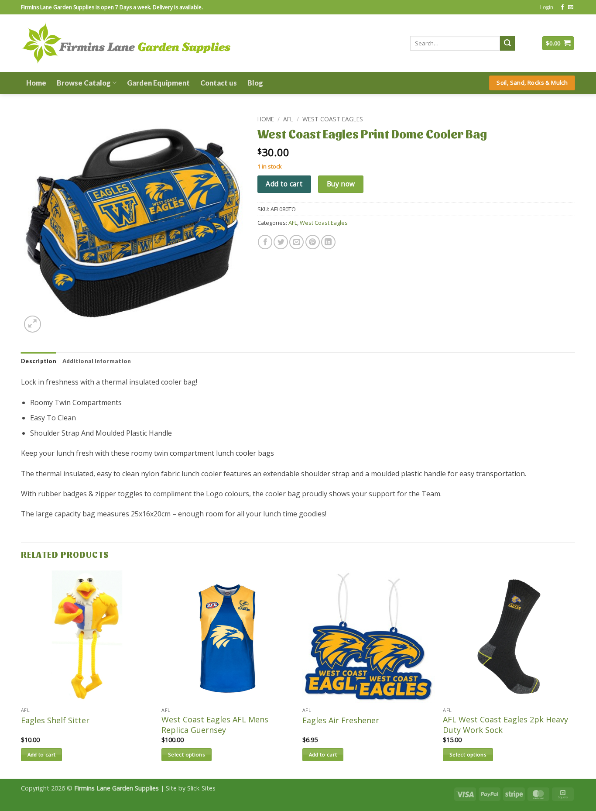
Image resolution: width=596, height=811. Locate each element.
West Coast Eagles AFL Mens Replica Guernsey (214, 725)
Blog (255, 83)
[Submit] (507, 43)
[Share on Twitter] (281, 242)
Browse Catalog (84, 83)
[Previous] (21, 674)
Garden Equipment (158, 83)
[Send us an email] (570, 7)
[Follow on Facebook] (562, 7)
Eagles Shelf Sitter (55, 720)
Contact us (218, 83)
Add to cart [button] (41, 754)
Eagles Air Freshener (340, 720)
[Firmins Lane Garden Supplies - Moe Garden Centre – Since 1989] (125, 43)
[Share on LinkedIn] (328, 242)
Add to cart (284, 184)
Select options (186, 754)
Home (36, 83)
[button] (546, 7)
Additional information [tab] (96, 360)
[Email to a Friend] (296, 242)
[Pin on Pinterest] (312, 242)
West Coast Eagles (332, 119)
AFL (288, 119)
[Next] (574, 674)
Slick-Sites (201, 788)
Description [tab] (38, 360)
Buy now (341, 184)
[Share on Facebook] (265, 242)
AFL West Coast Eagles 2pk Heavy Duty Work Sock (505, 725)
